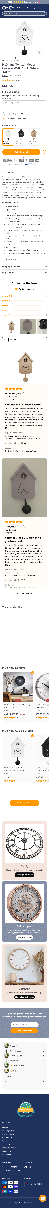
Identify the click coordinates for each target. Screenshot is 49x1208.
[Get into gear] (24, 903)
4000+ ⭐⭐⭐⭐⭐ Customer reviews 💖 (24, 2)
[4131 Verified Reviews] (25, 1118)
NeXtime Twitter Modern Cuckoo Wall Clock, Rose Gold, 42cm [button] (20, 451)
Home (4, 60)
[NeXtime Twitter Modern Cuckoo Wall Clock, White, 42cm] (18, 636)
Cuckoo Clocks (14, 60)
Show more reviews (23, 593)
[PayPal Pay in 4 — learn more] (29, 164)
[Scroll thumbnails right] (44, 326)
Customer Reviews (9, 1148)
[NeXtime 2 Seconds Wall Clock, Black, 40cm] (18, 696)
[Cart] (39, 7)
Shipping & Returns (9, 1131)
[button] (7, 80)
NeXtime (20, 667)
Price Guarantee (8, 1134)
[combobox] (24, 13)
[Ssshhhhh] (24, 965)
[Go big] (24, 843)
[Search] (44, 13)
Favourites (6, 1141)
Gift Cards (6, 1144)
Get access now (24, 1030)
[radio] (8, 137)
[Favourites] (33, 7)
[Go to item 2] (28, 326)
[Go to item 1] (11, 326)
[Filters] (4, 339)
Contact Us (6, 1151)
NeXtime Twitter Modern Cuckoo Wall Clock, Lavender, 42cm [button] (20, 587)
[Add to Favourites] (44, 152)
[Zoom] (39, 52)
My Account (6, 1155)
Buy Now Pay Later (9, 1137)
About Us (5, 1127)
